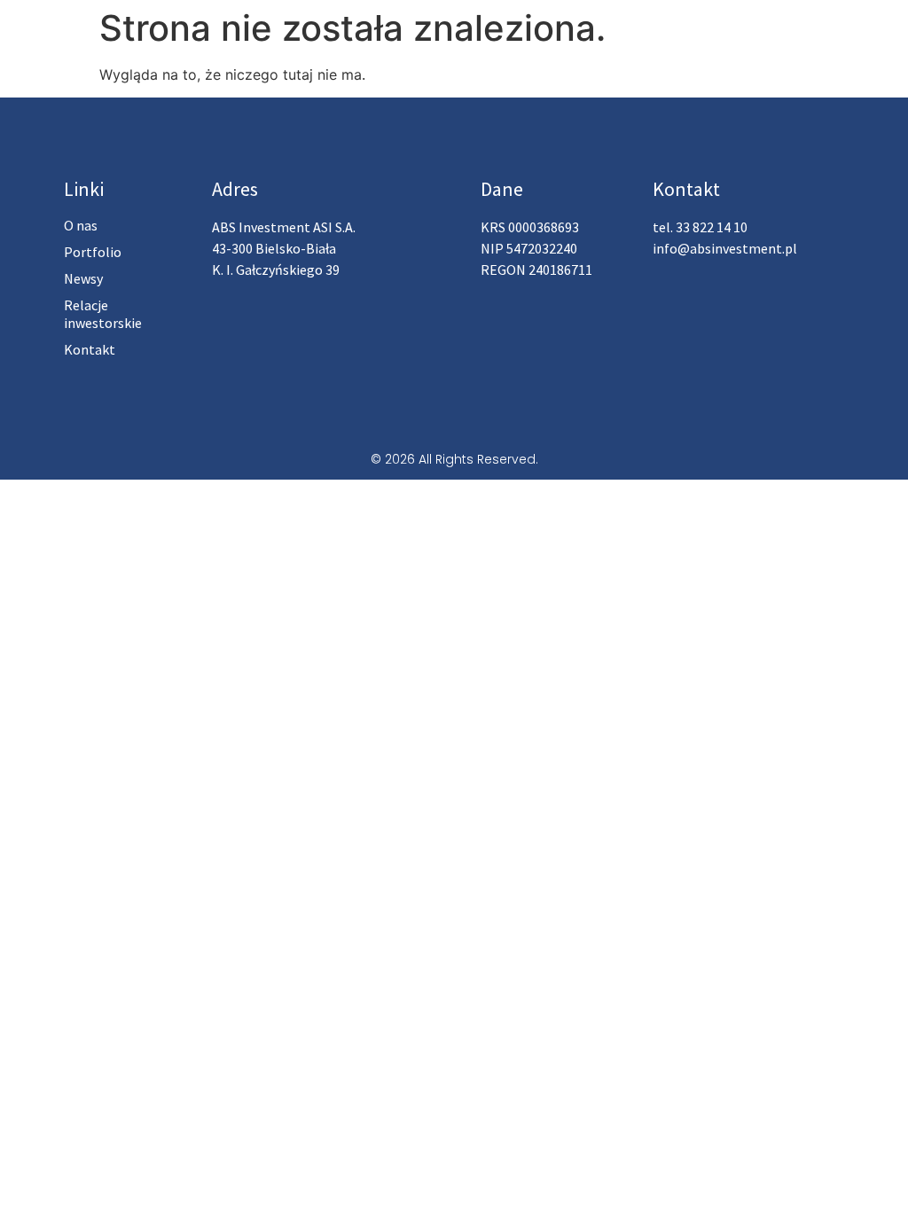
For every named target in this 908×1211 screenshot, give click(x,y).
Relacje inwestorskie (103, 314)
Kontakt (89, 349)
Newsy (83, 278)
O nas (81, 225)
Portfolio (92, 252)
